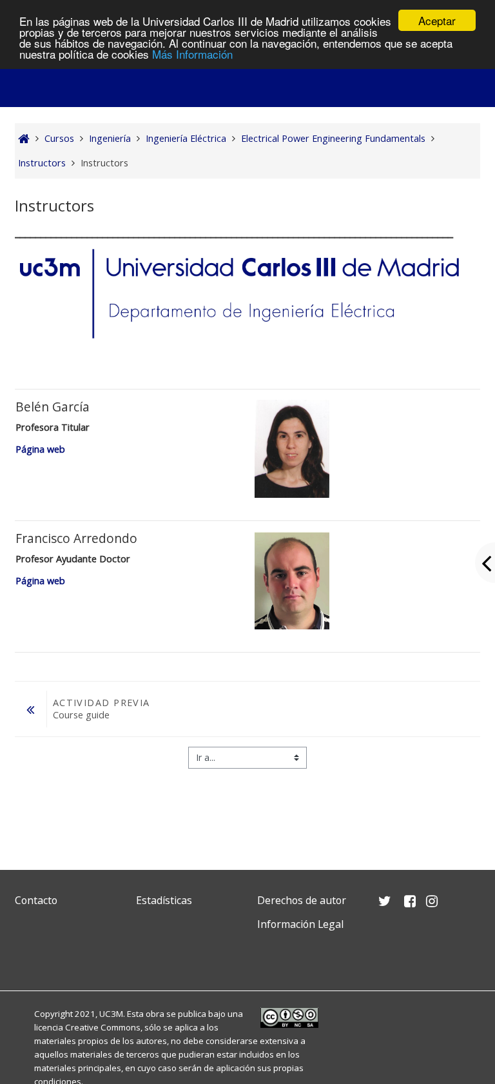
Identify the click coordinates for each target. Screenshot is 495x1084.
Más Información (192, 54)
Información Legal (300, 924)
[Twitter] (27, 954)
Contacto (36, 900)
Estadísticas (164, 900)
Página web (40, 449)
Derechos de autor (301, 900)
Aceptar (437, 20)
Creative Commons (103, 1027)
